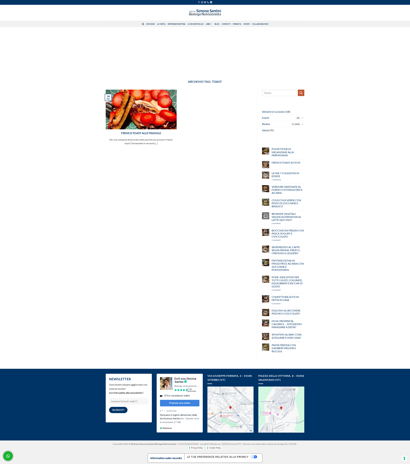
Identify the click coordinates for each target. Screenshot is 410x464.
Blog (217, 24)
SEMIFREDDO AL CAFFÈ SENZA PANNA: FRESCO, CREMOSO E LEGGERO (286, 250)
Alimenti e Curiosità (273, 111)
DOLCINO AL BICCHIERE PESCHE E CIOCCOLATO (286, 312)
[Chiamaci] (208, 2)
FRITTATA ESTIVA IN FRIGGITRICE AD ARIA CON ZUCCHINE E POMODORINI (288, 265)
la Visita (161, 24)
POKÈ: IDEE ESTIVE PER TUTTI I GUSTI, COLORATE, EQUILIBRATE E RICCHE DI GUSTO (287, 282)
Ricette (266, 123)
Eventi (247, 24)
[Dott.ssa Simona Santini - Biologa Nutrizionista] (205, 12)
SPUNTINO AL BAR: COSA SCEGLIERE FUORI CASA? (287, 336)
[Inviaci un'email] (205, 2)
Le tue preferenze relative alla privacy (218, 456)
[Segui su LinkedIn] (211, 2)
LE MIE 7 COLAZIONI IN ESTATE (285, 175)
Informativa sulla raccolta (166, 458)
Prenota (237, 24)
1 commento (281, 180)
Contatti (226, 24)
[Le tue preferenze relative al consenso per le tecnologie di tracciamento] (404, 458)
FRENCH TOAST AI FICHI (286, 162)
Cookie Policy (215, 448)
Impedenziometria (177, 24)
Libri (208, 24)
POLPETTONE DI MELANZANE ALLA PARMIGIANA (283, 152)
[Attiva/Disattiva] (302, 118)
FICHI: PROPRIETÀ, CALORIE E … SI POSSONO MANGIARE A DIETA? (287, 324)
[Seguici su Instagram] (202, 2)
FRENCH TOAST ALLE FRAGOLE (141, 133)
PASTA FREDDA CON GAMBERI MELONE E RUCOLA (284, 348)
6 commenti (282, 304)
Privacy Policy (197, 448)
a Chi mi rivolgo (196, 24)
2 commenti (281, 223)
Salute (265, 130)
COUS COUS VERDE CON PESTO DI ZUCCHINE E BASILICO (286, 203)
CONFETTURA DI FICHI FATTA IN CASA (285, 298)
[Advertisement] (205, 51)
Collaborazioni (260, 24)
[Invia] (301, 93)
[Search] (143, 24)
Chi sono (150, 24)
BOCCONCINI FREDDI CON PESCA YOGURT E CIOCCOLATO (288, 233)
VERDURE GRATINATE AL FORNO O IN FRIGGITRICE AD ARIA (287, 189)
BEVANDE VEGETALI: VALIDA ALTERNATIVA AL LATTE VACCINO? (286, 216)
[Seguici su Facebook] (199, 2)
